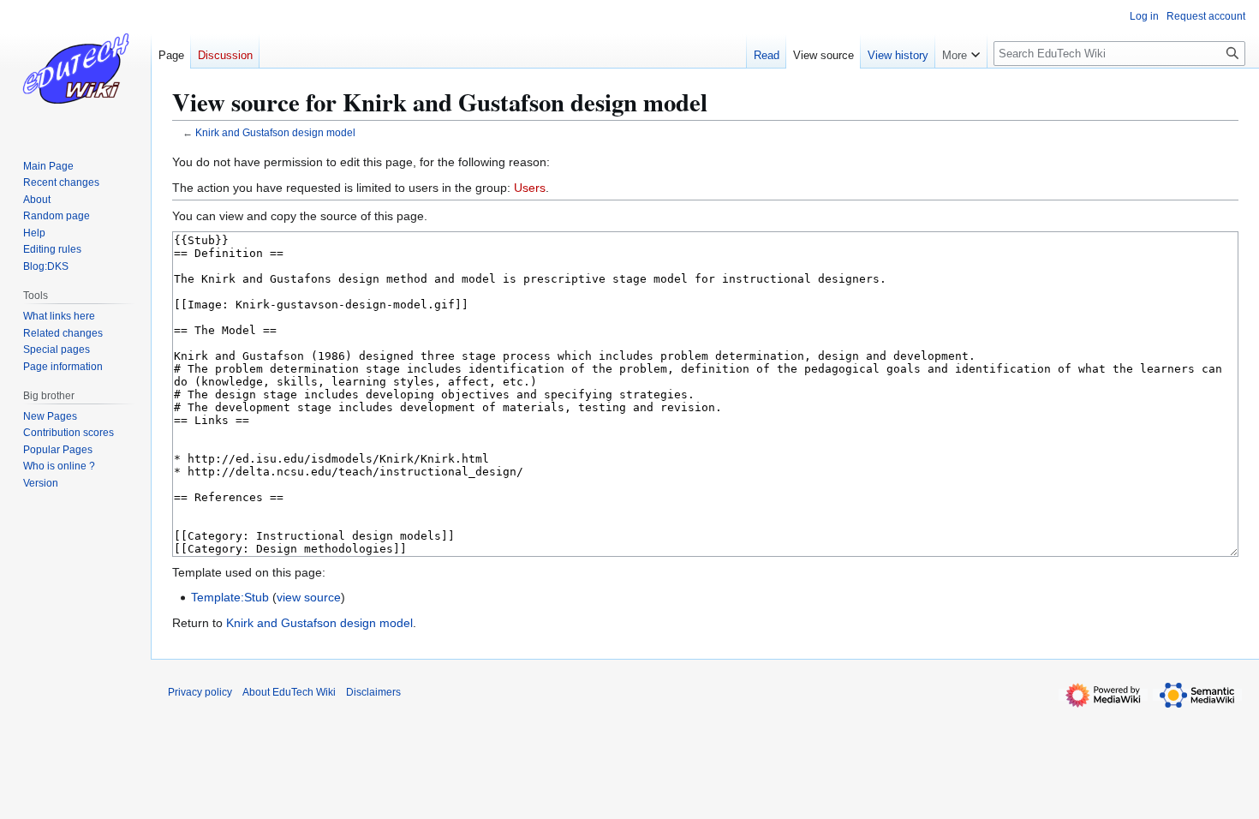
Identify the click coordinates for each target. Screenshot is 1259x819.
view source (309, 597)
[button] (961, 51)
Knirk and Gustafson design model (275, 132)
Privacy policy (200, 692)
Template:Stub (230, 597)
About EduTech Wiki (289, 692)
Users (530, 187)
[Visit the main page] (75, 68)
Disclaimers (373, 692)
